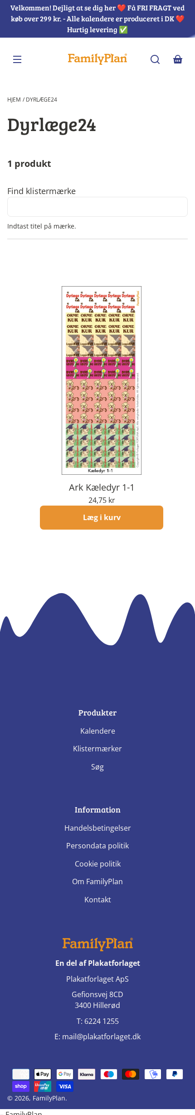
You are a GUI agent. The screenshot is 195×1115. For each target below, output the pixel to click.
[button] (155, 59)
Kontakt (97, 900)
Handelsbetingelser (97, 828)
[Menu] (17, 59)
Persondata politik (97, 846)
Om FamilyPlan (97, 881)
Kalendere (97, 731)
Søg (97, 767)
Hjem (14, 99)
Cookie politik (98, 864)
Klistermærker (97, 749)
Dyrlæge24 (41, 99)
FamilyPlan (49, 1098)
